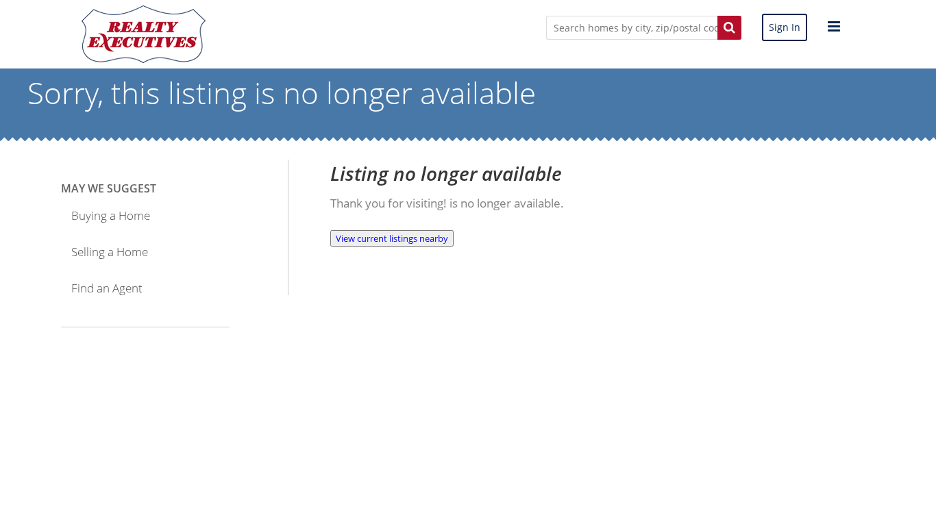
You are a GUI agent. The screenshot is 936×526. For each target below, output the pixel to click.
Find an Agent (107, 288)
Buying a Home (110, 215)
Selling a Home (109, 252)
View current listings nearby (392, 238)
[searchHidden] (729, 27)
